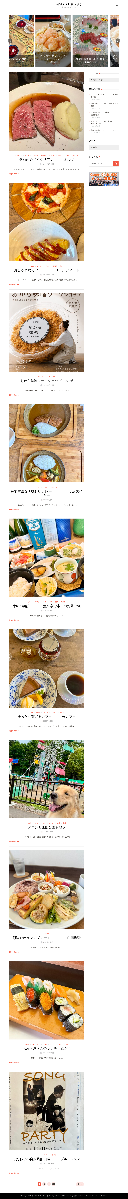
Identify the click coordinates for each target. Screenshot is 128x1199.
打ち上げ (75, 155)
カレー (38, 487)
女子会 (67, 155)
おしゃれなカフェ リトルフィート (47, 270)
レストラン (54, 487)
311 (53, 1184)
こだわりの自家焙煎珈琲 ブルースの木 (47, 1159)
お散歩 (29, 823)
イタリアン (18, 155)
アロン (44, 823)
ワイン (60, 155)
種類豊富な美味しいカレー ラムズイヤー (47, 493)
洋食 (61, 266)
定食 (56, 602)
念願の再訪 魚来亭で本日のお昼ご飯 (47, 606)
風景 (64, 823)
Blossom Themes (86, 1196)
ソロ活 (37, 602)
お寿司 (27, 1044)
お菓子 (38, 712)
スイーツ (54, 712)
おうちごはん (42, 377)
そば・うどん (36, 1044)
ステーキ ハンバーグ (48, 155)
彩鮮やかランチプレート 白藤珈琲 (47, 938)
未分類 (47, 933)
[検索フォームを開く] (117, 5)
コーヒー (39, 266)
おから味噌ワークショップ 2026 (46, 381)
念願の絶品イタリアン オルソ (46, 160)
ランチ (47, 266)
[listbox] (64, 41)
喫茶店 (55, 266)
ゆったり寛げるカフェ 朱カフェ (46, 717)
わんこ (37, 823)
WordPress (104, 1196)
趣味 (58, 823)
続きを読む (13, 174)
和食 (51, 602)
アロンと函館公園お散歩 (46, 827)
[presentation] (10, 40)
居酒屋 (63, 602)
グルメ (27, 155)
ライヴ (54, 1155)
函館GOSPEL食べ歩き (68, 4)
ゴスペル (35, 155)
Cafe (32, 266)
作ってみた (52, 377)
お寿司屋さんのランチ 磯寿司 (47, 1048)
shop (38, 1155)
